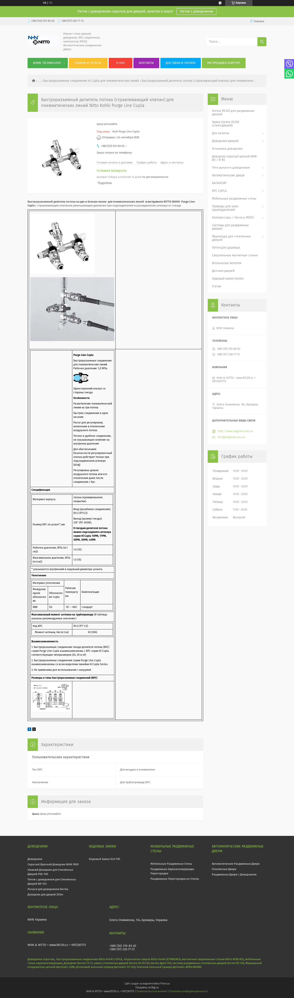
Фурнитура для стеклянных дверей (231, 238)
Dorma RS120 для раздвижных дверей (233, 112)
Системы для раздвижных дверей (230, 227)
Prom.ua (165, 984)
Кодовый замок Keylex (227, 278)
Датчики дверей (223, 270)
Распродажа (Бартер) (223, 63)
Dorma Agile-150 (161, 963)
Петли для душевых (226, 247)
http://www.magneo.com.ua (235, 431)
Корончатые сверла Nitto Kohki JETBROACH (152, 959)
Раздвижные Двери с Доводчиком (234, 874)
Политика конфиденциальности (188, 991)
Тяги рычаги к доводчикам (231, 167)
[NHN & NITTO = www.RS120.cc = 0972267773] (43, 46)
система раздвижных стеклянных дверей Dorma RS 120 (208, 963)
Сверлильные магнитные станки (235, 255)
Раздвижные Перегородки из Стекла (174, 879)
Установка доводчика (227, 148)
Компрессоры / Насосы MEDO (233, 217)
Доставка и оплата (180, 63)
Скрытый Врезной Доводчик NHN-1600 (53, 864)
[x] (34, 730)
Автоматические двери (228, 175)
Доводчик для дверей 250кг (45, 894)
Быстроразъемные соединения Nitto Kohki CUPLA (89, 959)
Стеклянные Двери (224, 869)
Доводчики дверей (225, 141)
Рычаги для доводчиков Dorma (48, 889)
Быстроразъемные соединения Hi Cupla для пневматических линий (91, 80)
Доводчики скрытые (41, 959)
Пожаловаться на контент (151, 991)
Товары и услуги (87, 63)
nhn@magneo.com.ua (231, 437)
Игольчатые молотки (226, 263)
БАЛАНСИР (219, 183)
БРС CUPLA (219, 190)
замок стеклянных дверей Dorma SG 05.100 (121, 963)
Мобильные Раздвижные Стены (171, 864)
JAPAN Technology (47, 63)
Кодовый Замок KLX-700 (104, 859)
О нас (120, 63)
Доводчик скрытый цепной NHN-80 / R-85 (235, 158)
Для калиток (220, 133)
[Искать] (261, 41)
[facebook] (29, 730)
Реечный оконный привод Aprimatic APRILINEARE (169, 967)
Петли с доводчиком (196, 11)
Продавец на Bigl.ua (147, 987)
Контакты (146, 63)
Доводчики (35, 859)
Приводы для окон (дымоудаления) (225, 208)
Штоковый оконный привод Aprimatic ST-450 (105, 967)
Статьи (216, 286)
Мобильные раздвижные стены (234, 198)
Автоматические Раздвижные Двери (236, 864)
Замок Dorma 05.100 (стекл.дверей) (225, 124)
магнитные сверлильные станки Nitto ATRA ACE (213, 959)
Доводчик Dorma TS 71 (78, 963)
